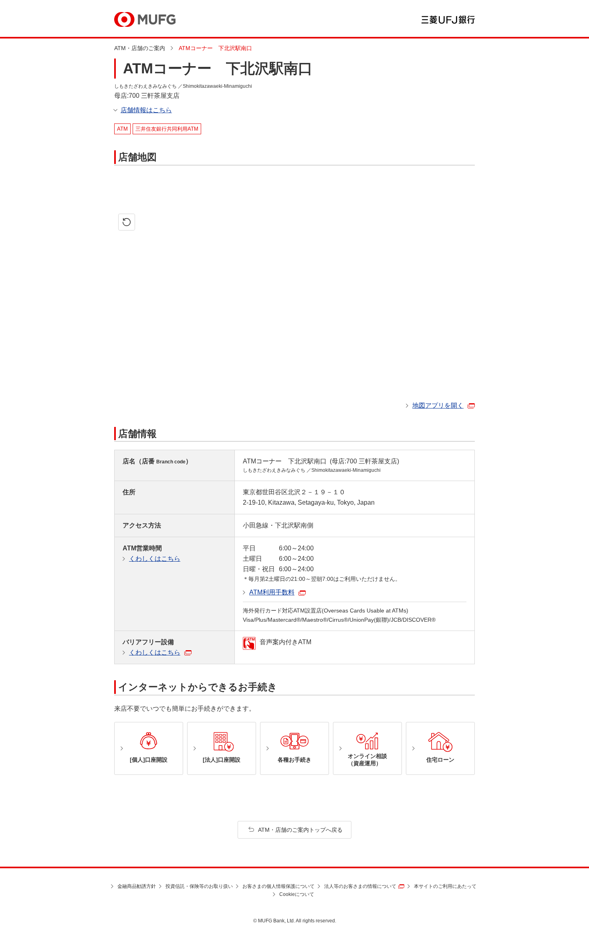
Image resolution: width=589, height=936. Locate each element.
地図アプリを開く (438, 405)
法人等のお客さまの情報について (360, 886)
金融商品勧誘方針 (136, 886)
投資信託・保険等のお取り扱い (199, 886)
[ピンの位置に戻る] (127, 222)
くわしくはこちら (154, 558)
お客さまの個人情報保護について (278, 886)
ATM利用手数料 (271, 592)
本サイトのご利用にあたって (445, 886)
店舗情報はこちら (146, 110)
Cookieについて (296, 894)
